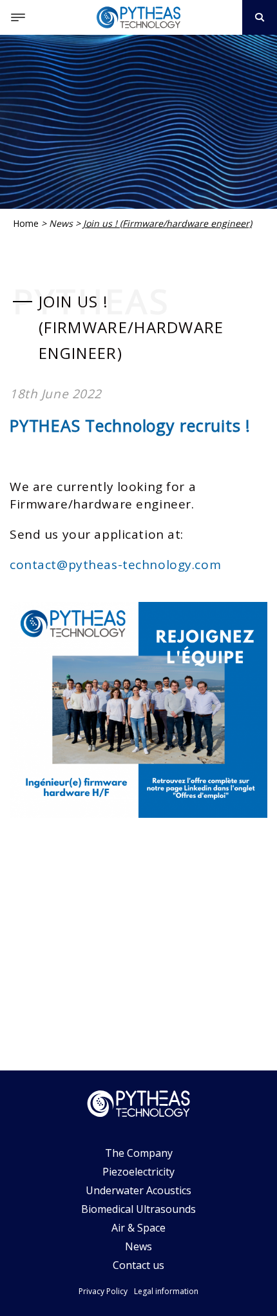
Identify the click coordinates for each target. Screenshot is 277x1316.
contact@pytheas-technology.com (115, 564)
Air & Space (138, 1228)
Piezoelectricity (138, 1172)
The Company (139, 1153)
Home (26, 223)
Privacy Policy (103, 1291)
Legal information (166, 1291)
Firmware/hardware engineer (100, 504)
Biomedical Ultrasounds (138, 1209)
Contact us (138, 1265)
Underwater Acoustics (138, 1190)
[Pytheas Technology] (138, 17)
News (61, 223)
